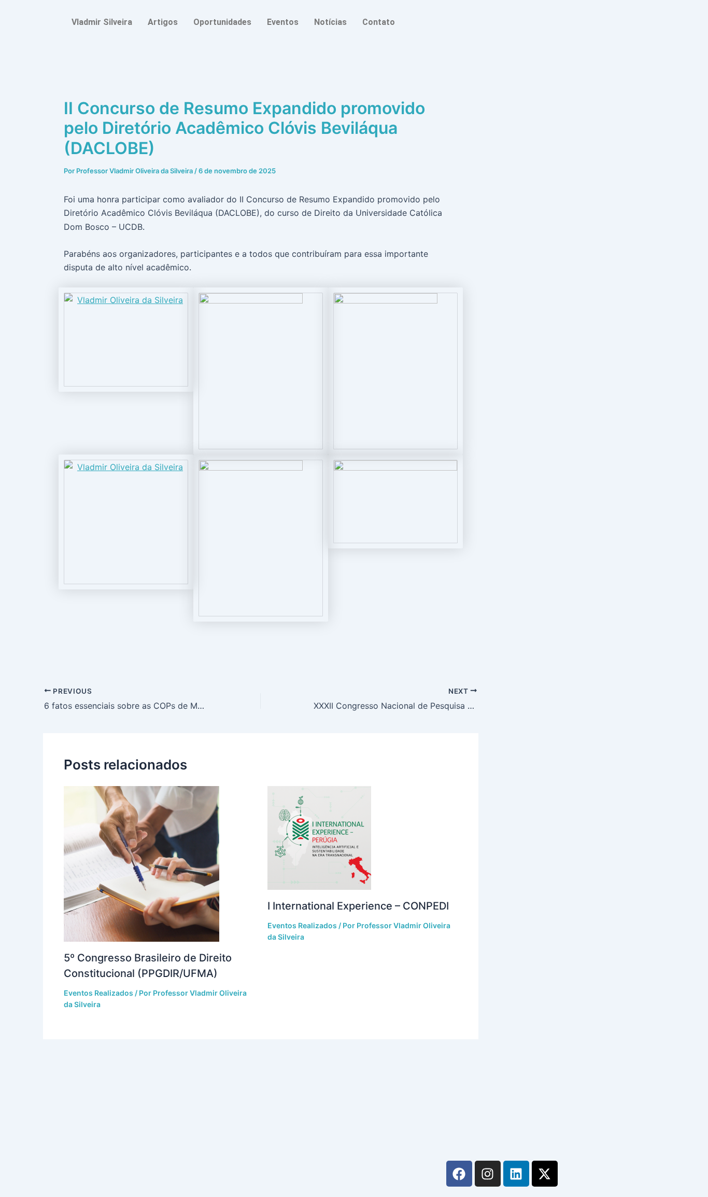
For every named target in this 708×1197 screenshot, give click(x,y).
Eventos (283, 22)
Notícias (330, 22)
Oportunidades (222, 22)
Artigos (163, 22)
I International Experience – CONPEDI (358, 906)
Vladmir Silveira (102, 22)
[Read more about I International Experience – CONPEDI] (362, 838)
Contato (378, 22)
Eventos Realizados (98, 992)
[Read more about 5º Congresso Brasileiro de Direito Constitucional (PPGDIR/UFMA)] (159, 864)
